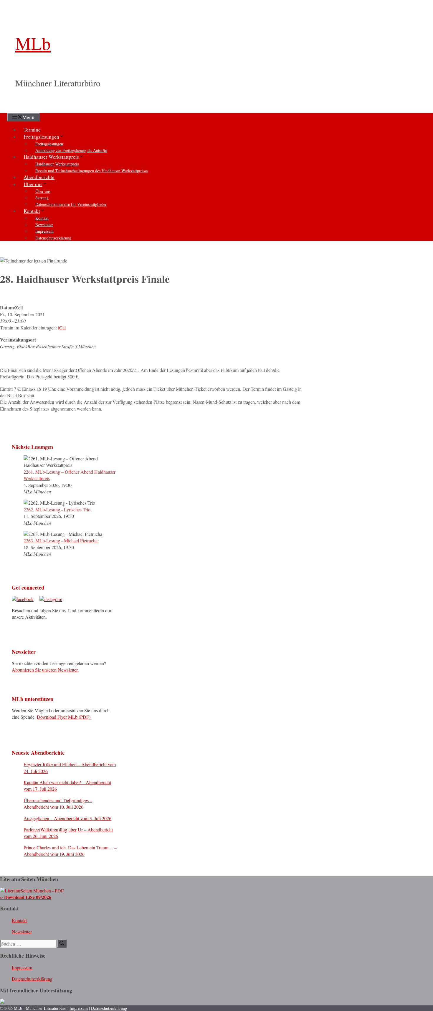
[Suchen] (62, 944)
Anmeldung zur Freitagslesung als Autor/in (71, 150)
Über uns (33, 184)
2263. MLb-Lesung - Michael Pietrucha (60, 540)
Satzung (42, 198)
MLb (33, 43)
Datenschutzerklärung (53, 238)
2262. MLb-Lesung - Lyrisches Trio (57, 509)
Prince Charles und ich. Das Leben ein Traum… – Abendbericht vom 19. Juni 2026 (70, 850)
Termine (32, 129)
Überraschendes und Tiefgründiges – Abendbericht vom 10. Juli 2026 (58, 803)
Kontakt (32, 211)
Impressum (44, 231)
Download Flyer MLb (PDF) (63, 717)
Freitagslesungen (41, 136)
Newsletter (44, 224)
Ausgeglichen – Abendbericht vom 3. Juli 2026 (67, 818)
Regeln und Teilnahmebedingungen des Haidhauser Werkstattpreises (91, 170)
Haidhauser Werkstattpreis (51, 156)
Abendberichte (39, 177)
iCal (62, 327)
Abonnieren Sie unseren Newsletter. (45, 670)
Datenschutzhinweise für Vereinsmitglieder (71, 204)
